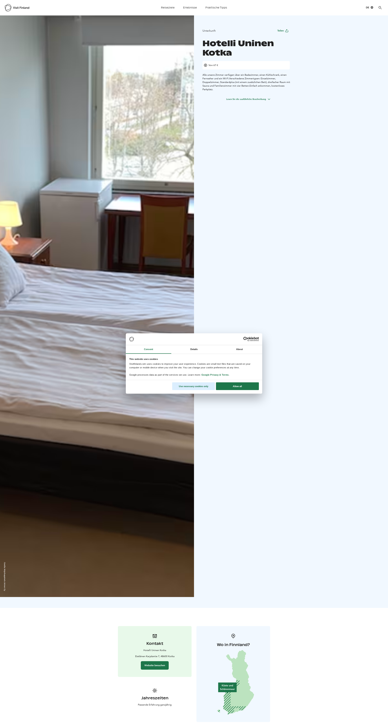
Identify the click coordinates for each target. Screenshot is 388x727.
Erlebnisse (190, 7)
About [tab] (239, 349)
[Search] (380, 8)
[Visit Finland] (17, 7)
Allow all (237, 386)
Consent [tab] (148, 349)
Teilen (280, 30)
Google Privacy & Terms (215, 374)
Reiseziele (168, 7)
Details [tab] (194, 349)
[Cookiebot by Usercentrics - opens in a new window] (245, 339)
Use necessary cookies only (193, 386)
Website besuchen (154, 665)
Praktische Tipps (216, 7)
